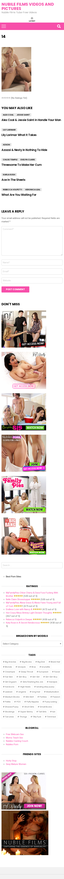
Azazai (6, 144)
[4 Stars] (8, 98)
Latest (32, 21)
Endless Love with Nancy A (19, 609)
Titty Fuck (37, 716)
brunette (46, 666)
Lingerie (22, 691)
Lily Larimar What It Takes (19, 135)
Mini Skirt (30, 696)
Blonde (8, 666)
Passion (56, 696)
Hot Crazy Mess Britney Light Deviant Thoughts (29, 612)
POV (19, 701)
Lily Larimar (9, 129)
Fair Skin (9, 676)
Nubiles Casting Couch (17, 741)
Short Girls (29, 706)
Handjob (53, 681)
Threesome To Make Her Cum (21, 165)
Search (59, 26)
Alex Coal (8, 114)
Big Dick (41, 661)
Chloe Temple (10, 159)
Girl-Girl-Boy (51, 676)
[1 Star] (2, 98)
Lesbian (9, 691)
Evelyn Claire (28, 159)
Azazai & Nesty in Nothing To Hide (24, 150)
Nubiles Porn (12, 744)
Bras (34, 666)
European (43, 671)
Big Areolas (10, 661)
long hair (36, 691)
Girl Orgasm (11, 681)
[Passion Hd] (24, 854)
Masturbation (52, 691)
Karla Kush (9, 174)
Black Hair (55, 661)
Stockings (9, 711)
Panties (43, 696)
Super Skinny (26, 711)
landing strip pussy (45, 686)
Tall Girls (42, 711)
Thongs (23, 716)
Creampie (10, 671)
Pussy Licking (51, 701)
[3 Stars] (6, 98)
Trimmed (51, 716)
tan (53, 711)
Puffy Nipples (32, 701)
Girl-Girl (36, 676)
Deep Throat (27, 671)
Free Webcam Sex (15, 734)
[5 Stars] (9, 98)
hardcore (9, 686)
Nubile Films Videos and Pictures (27, 6)
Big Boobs (27, 661)
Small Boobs (46, 706)
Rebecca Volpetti (12, 189)
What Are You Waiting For (18, 195)
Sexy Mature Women (16, 764)
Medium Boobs (12, 696)
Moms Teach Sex (14, 737)
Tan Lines (9, 716)
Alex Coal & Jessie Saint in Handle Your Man (31, 120)
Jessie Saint (23, 114)
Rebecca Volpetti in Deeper (19, 619)
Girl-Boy (22, 676)
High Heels (25, 686)
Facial (57, 671)
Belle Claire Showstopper (18, 599)
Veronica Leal (32, 189)
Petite (8, 701)
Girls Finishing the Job (33, 681)
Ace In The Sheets (13, 180)
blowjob (22, 666)
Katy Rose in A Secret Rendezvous (23, 622)
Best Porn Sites (13, 576)
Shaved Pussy (11, 706)
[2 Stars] (4, 98)
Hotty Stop (11, 760)
